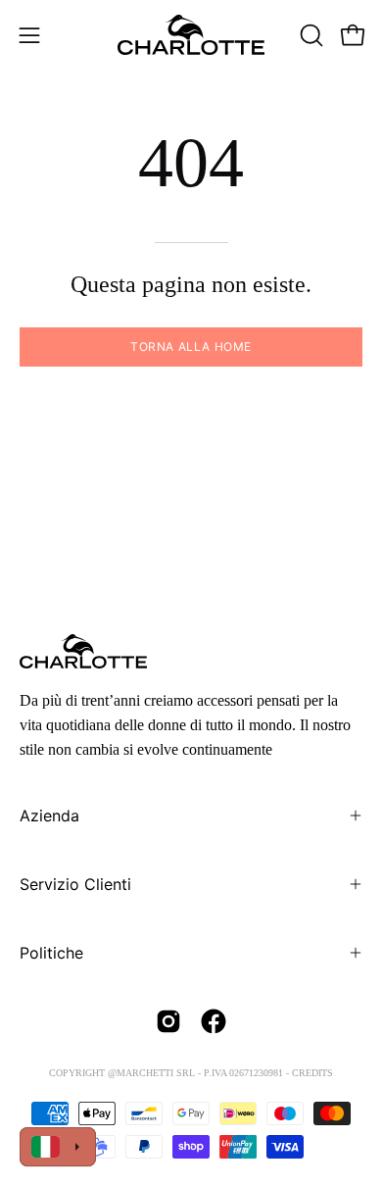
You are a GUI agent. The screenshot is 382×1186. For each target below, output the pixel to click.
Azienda (49, 815)
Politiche (51, 953)
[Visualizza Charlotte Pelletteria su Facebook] (213, 1021)
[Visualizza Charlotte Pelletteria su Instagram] (168, 1021)
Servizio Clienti (75, 884)
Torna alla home (191, 346)
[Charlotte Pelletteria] (191, 35)
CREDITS (312, 1072)
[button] (309, 35)
